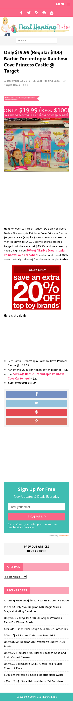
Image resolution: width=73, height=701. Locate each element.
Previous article (36, 547)
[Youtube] (51, 13)
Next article (36, 551)
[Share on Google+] (36, 421)
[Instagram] (36, 13)
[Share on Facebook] (36, 394)
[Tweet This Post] (36, 403)
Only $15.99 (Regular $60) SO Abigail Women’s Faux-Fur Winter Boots (33, 620)
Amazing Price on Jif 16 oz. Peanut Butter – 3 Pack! (36, 600)
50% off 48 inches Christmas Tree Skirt (29, 635)
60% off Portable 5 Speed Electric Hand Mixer (33, 675)
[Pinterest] (44, 13)
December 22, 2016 (18, 81)
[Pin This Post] (36, 412)
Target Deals (12, 85)
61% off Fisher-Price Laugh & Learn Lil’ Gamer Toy (36, 629)
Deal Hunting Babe (48, 81)
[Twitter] (29, 13)
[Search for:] (36, 40)
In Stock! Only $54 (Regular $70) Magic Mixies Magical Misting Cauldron (32, 609)
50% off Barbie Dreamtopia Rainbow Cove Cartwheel (34, 252)
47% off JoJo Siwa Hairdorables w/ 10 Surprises (33, 681)
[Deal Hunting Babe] (36, 26)
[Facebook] (21, 13)
